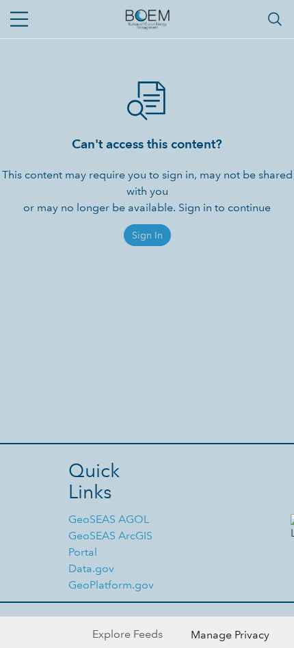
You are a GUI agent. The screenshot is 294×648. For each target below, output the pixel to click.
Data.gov (91, 568)
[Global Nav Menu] (19, 19)
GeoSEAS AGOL (108, 519)
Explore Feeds (127, 633)
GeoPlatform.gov (111, 584)
